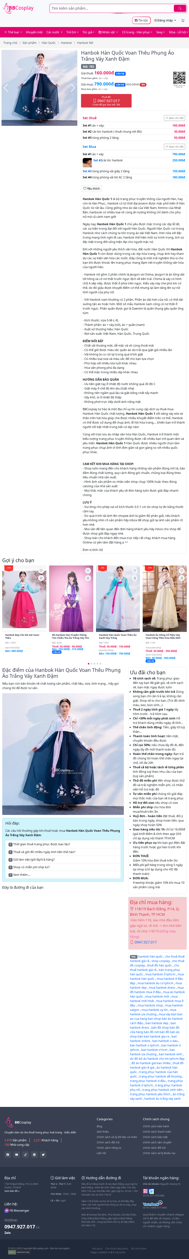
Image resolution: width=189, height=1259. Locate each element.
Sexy (159, 32)
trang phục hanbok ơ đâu (148, 1081)
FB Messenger (19, 1210)
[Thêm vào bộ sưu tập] (41, 578)
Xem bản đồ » (12, 1191)
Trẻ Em (71, 32)
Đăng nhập (165, 20)
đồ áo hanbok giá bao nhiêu (151, 1063)
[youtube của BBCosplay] (16, 1154)
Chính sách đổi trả (108, 1142)
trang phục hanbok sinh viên (162, 1090)
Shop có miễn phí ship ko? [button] (30, 867)
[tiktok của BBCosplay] (25, 1154)
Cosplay (21, 7)
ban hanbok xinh (170, 1054)
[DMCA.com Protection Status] (19, 1252)
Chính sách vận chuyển (157, 1142)
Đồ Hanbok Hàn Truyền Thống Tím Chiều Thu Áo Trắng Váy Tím (70, 636)
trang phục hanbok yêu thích (150, 1094)
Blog (99, 1126)
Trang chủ (10, 43)
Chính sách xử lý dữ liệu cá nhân (117, 1137)
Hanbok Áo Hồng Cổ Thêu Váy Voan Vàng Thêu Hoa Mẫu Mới (163, 636)
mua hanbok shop (150, 1005)
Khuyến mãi (34, 32)
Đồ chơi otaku (139, 1248)
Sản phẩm (30, 43)
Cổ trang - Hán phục (136, 32)
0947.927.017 (146, 942)
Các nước (53, 32)
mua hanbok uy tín (155, 1010)
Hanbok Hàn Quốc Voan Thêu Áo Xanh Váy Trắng (118, 636)
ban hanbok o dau (165, 1041)
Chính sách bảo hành (156, 1126)
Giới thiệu (103, 1131)
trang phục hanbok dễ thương (160, 1076)
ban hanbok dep (156, 1023)
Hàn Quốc (49, 43)
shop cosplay (161, 961)
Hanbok (66, 43)
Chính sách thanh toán (157, 1131)
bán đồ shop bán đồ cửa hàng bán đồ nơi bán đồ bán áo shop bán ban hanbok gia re (155, 1031)
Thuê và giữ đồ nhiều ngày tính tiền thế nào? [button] (42, 852)
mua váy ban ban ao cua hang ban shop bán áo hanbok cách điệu (156, 1018)
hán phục (97, 1248)
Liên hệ (101, 1153)
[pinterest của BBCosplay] (34, 1154)
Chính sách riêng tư (109, 1147)
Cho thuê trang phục (116, 1248)
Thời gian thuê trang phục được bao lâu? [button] (40, 844)
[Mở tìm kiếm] (118, 8)
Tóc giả (87, 32)
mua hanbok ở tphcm (160, 974)
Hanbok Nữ (85, 43)
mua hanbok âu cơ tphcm (155, 983)
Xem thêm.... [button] (20, 875)
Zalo (7, 1233)
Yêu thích (93, 189)
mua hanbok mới (157, 996)
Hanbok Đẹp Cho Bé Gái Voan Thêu (22, 636)
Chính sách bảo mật (155, 1137)
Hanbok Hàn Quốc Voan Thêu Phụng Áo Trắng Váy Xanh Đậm (127, 55)
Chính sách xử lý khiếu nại (159, 1153)
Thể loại (13, 32)
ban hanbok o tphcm (144, 1045)
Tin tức (143, 20)
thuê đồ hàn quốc (159, 965)
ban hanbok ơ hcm (154, 1050)
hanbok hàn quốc (150, 956)
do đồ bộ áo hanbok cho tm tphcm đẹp (157, 1059)
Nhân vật (109, 32)
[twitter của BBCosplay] (7, 1154)
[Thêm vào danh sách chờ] (41, 571)
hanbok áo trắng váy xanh (162, 1099)
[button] (39, 88)
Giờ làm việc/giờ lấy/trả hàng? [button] (32, 859)
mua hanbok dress (162, 988)
